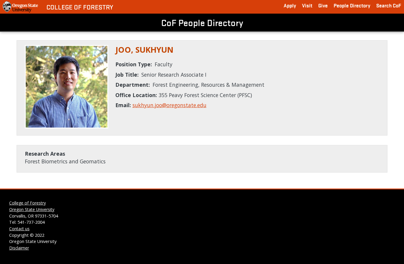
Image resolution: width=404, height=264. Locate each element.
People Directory (352, 5)
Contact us (19, 228)
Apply (290, 5)
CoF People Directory (202, 22)
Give (323, 5)
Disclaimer (19, 248)
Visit (307, 5)
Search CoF (388, 5)
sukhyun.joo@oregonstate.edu (169, 105)
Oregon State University (31, 209)
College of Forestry (79, 7)
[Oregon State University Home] (20, 7)
